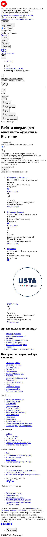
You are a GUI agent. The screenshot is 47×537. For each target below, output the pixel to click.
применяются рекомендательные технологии (21, 509)
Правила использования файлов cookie (17, 19)
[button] (3, 49)
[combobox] (12, 78)
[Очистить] (4, 84)
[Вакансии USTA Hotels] (26, 282)
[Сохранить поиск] (3, 90)
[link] (5, 43)
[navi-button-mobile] (3, 56)
